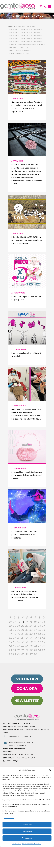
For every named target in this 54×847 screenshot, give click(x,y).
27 (43, 625)
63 (43, 642)
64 (10, 646)
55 (10, 642)
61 (35, 642)
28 (10, 630)
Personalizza (27, 838)
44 (39, 634)
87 (31, 654)
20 (14, 625)
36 (43, 630)
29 (14, 630)
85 (22, 654)
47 (14, 638)
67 (22, 646)
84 (18, 654)
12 (18, 621)
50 (26, 638)
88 (35, 654)
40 (22, 634)
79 (35, 650)
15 (31, 621)
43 (35, 634)
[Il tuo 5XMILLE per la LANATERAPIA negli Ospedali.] (27, 271)
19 (10, 625)
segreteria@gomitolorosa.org (21, 742)
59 (26, 642)
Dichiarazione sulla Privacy (31, 844)
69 (31, 646)
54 (43, 638)
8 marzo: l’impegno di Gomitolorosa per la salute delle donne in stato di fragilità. (26, 475)
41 (26, 634)
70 (35, 646)
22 (22, 625)
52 (35, 638)
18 (43, 621)
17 (39, 621)
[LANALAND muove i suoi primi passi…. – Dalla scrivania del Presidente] (27, 506)
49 (22, 638)
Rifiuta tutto (27, 831)
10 (10, 621)
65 (14, 646)
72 (43, 646)
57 (18, 642)
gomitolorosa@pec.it (17, 745)
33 (31, 630)
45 (43, 634)
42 (31, 634)
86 (26, 654)
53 (39, 638)
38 (14, 634)
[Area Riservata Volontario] (27, 683)
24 (31, 625)
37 (10, 634)
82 (10, 654)
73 (10, 650)
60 (31, 642)
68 (26, 646)
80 (39, 650)
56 (14, 642)
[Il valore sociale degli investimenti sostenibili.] (27, 328)
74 (14, 650)
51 (31, 638)
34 (35, 630)
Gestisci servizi (9, 818)
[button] (50, 770)
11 (14, 621)
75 (18, 650)
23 (26, 625)
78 (31, 650)
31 (22, 630)
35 (39, 630)
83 (14, 654)
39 (18, 634)
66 (18, 646)
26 (39, 625)
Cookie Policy (16, 844)
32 (26, 630)
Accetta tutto (27, 824)
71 (39, 646)
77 (26, 650)
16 (35, 621)
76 (22, 650)
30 (18, 630)
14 (26, 621)
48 (18, 638)
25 (35, 625)
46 (10, 638)
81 (43, 650)
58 (22, 642)
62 (39, 642)
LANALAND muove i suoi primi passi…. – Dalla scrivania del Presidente (24, 534)
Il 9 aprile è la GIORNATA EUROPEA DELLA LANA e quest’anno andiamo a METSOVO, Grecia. (26, 240)
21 (18, 625)
